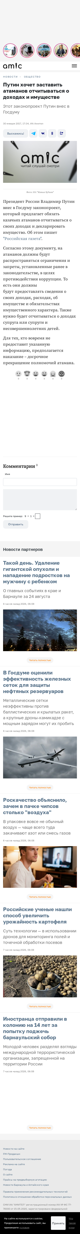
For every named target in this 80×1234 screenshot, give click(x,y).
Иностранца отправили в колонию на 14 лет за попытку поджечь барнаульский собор (35, 1028)
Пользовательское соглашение (22, 1159)
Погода (7, 1169)
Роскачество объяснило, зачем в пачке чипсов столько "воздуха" (35, 806)
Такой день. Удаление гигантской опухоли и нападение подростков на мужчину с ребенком (36, 572)
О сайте (8, 1174)
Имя (7, 474)
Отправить (15, 524)
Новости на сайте (13, 1148)
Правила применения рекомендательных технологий (35, 1191)
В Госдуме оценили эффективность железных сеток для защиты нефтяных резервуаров (37, 681)
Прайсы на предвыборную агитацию (25, 1179)
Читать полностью (40, 660)
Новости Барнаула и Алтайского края (26, 1184)
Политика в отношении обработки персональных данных (37, 1196)
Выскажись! (15, 133)
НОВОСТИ (10, 76)
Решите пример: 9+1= (18, 516)
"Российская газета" (22, 238)
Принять (58, 1223)
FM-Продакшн (11, 1153)
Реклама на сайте (14, 1164)
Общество (32, 76)
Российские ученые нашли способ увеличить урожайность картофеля (37, 915)
